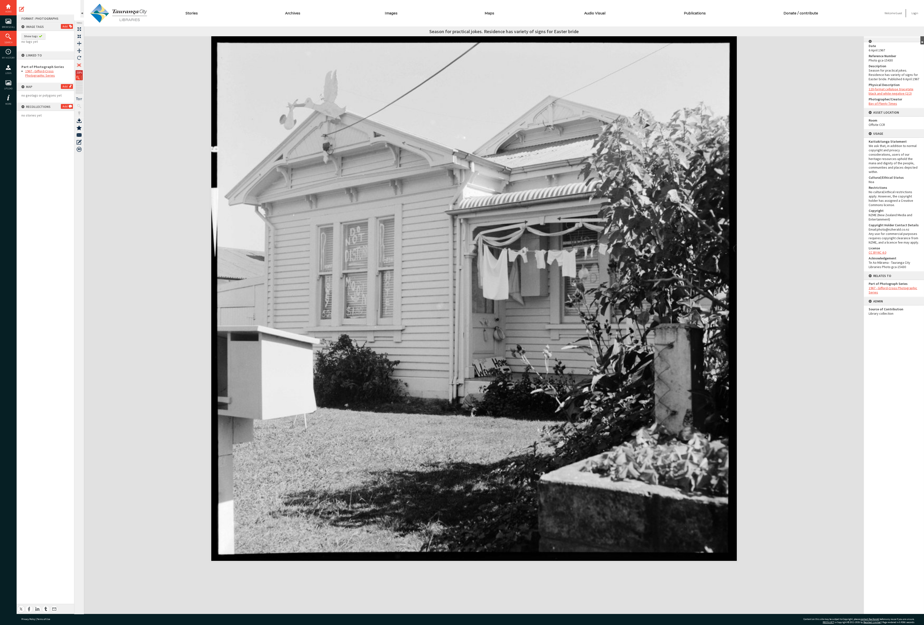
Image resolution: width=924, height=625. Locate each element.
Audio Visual (594, 13)
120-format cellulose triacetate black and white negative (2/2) (891, 91)
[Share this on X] (21, 606)
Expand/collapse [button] (922, 40)
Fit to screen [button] (79, 36)
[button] (79, 77)
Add (65, 26)
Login (8, 73)
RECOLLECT (828, 622)
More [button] (8, 103)
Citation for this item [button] (79, 149)
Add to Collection (79, 127)
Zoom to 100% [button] (79, 65)
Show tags (31, 36)
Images (391, 13)
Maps (489, 13)
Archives (292, 13)
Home (8, 11)
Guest (899, 13)
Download (79, 120)
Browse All (8, 27)
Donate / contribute (800, 13)
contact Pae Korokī (869, 619)
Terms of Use (43, 619)
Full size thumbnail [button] (79, 29)
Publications (695, 13)
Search (8, 42)
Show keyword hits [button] (79, 106)
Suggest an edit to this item (21, 9)
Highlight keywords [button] (79, 113)
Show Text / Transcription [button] (79, 99)
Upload (8, 88)
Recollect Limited (872, 622)
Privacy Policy (28, 619)
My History (8, 57)
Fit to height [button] (79, 50)
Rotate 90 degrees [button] (79, 57)
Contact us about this (79, 135)
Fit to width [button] (79, 43)
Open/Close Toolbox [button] (82, 9)
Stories (192, 13)
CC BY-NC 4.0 (877, 252)
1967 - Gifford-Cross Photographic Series (40, 73)
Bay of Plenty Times (883, 103)
